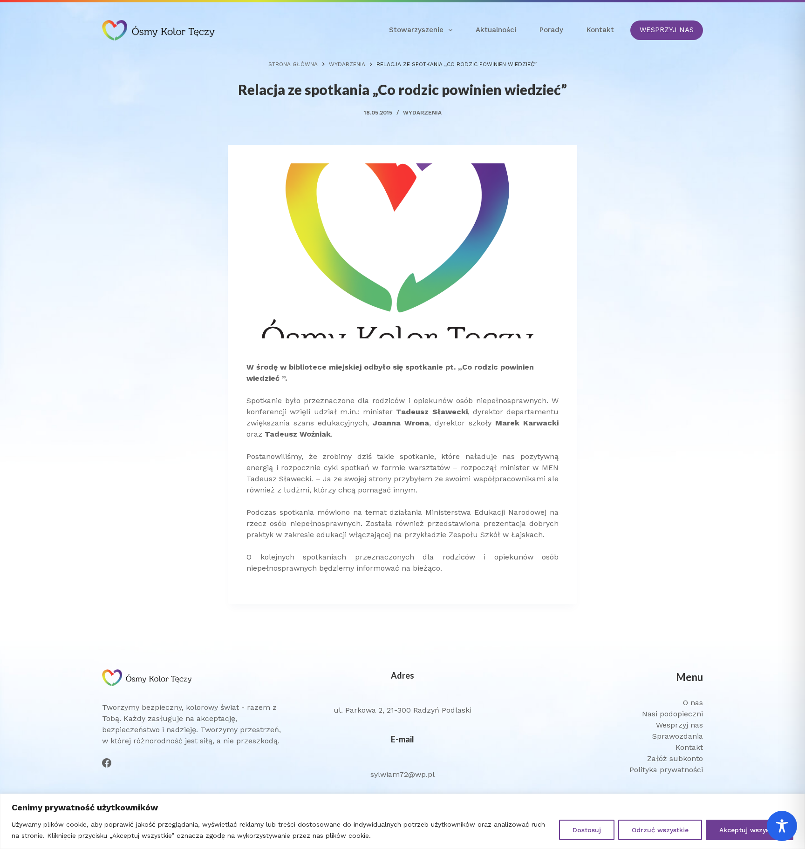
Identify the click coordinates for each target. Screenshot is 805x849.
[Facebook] (106, 763)
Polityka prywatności (666, 769)
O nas (693, 702)
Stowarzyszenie (416, 30)
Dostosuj (587, 830)
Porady (551, 30)
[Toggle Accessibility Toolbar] (782, 826)
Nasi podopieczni (672, 713)
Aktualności (496, 30)
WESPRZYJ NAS (667, 30)
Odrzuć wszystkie (660, 830)
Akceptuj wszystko (749, 830)
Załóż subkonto (675, 758)
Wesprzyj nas (679, 725)
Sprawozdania (677, 736)
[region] (402, 821)
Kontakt (600, 30)
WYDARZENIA (422, 112)
